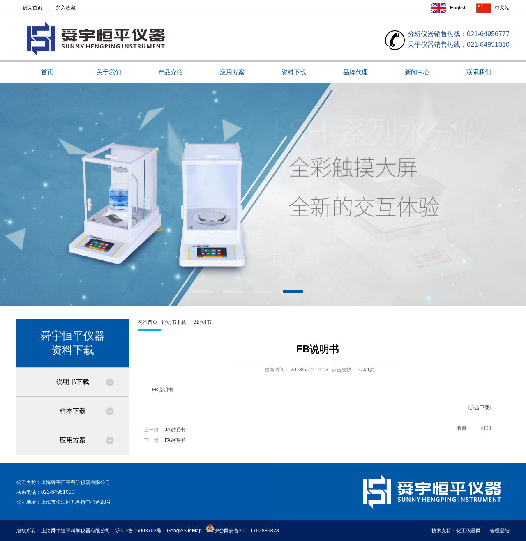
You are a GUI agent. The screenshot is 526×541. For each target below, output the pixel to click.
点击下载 (479, 407)
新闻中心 (417, 72)
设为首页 (32, 8)
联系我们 (478, 72)
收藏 (462, 428)
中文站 (502, 8)
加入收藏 (66, 8)
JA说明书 (175, 430)
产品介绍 (170, 72)
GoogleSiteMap (184, 531)
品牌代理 (355, 72)
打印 (486, 428)
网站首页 (147, 322)
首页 (47, 72)
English (458, 8)
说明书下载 (72, 381)
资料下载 (293, 72)
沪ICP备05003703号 (138, 531)
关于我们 (109, 72)
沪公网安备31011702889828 (246, 531)
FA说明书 (175, 440)
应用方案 (232, 72)
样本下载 (73, 410)
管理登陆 (500, 531)
